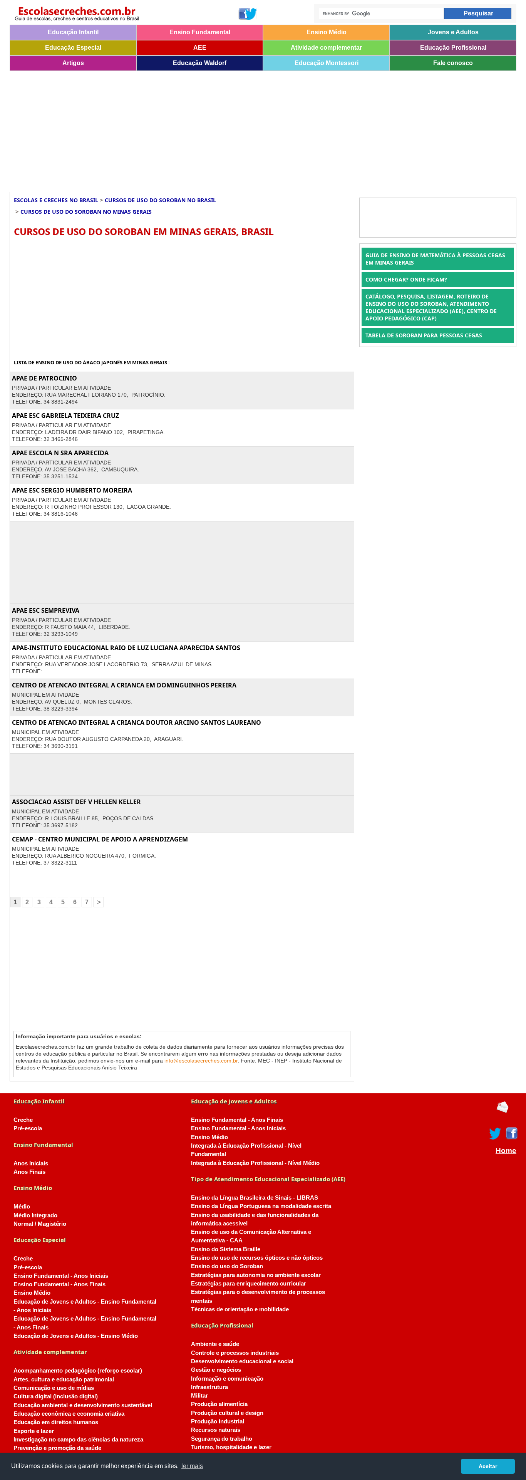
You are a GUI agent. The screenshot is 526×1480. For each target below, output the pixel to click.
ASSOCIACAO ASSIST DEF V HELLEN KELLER (76, 802)
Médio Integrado (35, 1215)
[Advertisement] (241, 129)
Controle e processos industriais (235, 1353)
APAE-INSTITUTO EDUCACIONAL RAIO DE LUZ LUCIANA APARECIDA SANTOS (126, 648)
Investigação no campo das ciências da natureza (78, 1439)
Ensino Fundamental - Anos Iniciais (60, 1276)
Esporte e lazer (33, 1431)
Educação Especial (73, 47)
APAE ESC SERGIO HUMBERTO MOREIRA (72, 490)
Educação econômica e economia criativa (68, 1414)
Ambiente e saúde (215, 1344)
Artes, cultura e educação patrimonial (63, 1379)
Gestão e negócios (216, 1370)
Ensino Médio (327, 32)
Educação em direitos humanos (55, 1422)
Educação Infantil (73, 32)
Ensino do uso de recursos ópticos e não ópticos (257, 1258)
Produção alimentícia (219, 1404)
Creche (23, 1120)
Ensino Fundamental (199, 32)
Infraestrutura (209, 1387)
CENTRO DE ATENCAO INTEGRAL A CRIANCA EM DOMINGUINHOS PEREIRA (124, 685)
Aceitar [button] (488, 1466)
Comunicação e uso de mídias (53, 1388)
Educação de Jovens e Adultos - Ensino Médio (75, 1336)
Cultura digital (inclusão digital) (55, 1396)
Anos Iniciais (30, 1163)
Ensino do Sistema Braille (225, 1249)
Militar (199, 1396)
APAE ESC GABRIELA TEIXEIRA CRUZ (65, 415)
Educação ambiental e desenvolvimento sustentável (82, 1405)
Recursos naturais (215, 1430)
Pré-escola (27, 1128)
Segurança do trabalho (221, 1439)
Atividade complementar (326, 47)
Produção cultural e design (227, 1413)
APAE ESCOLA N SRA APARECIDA (60, 453)
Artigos (73, 63)
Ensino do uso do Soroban (227, 1266)
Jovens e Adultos (453, 32)
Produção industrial (217, 1421)
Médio (21, 1206)
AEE (199, 47)
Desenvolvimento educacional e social (242, 1361)
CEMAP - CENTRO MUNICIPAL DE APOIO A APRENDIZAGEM (100, 839)
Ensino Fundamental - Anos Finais (59, 1284)
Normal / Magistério (39, 1224)
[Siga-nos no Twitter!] (251, 14)
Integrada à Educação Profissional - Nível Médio (255, 1163)
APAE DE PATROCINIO (44, 378)
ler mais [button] (192, 1466)
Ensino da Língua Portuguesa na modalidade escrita (261, 1206)
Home (506, 1150)
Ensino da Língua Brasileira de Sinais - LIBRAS (254, 1198)
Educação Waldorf (199, 63)
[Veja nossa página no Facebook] (244, 14)
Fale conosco (453, 63)
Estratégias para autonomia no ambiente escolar (256, 1275)
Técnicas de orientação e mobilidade (240, 1309)
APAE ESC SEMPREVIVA (45, 610)
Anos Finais (29, 1172)
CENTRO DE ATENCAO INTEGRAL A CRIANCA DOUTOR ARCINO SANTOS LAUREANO (136, 722)
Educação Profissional (453, 47)
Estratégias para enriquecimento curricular (248, 1284)
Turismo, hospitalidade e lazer (231, 1447)
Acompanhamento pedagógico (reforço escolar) (77, 1371)
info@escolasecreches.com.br (201, 1061)
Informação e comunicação (227, 1379)
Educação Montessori (326, 63)
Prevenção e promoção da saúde (57, 1448)
